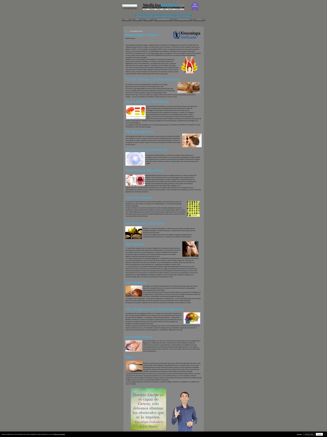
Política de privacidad (59, 434)
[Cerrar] (325, 434)
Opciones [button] (299, 434)
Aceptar (319, 434)
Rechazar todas (309, 434)
